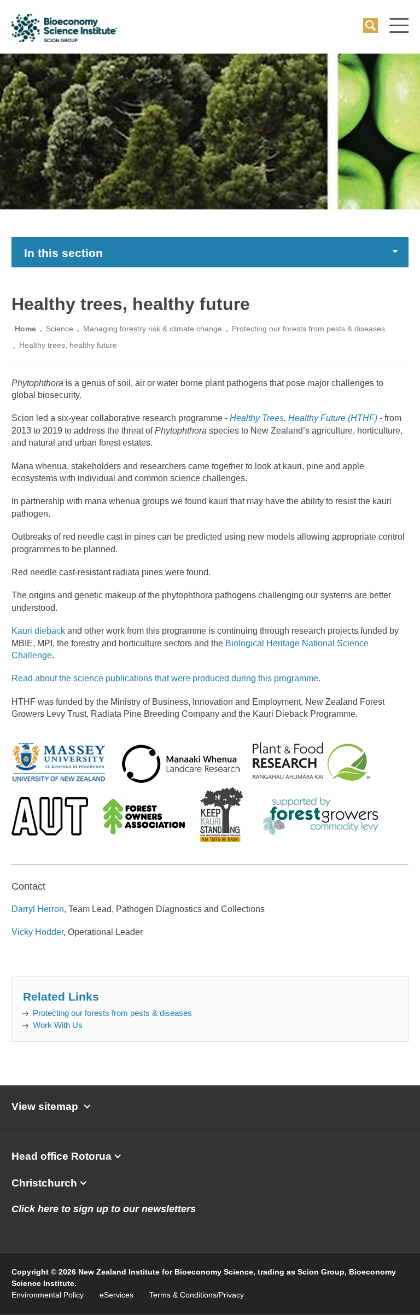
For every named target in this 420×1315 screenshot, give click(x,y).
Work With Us (58, 1025)
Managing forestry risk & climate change (152, 328)
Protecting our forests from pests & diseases (308, 328)
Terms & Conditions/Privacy (196, 1294)
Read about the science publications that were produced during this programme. (165, 678)
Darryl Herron (37, 909)
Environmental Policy (47, 1294)
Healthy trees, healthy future (68, 345)
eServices (116, 1294)
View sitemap (44, 1106)
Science (59, 328)
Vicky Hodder (37, 932)
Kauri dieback (38, 630)
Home (25, 328)
